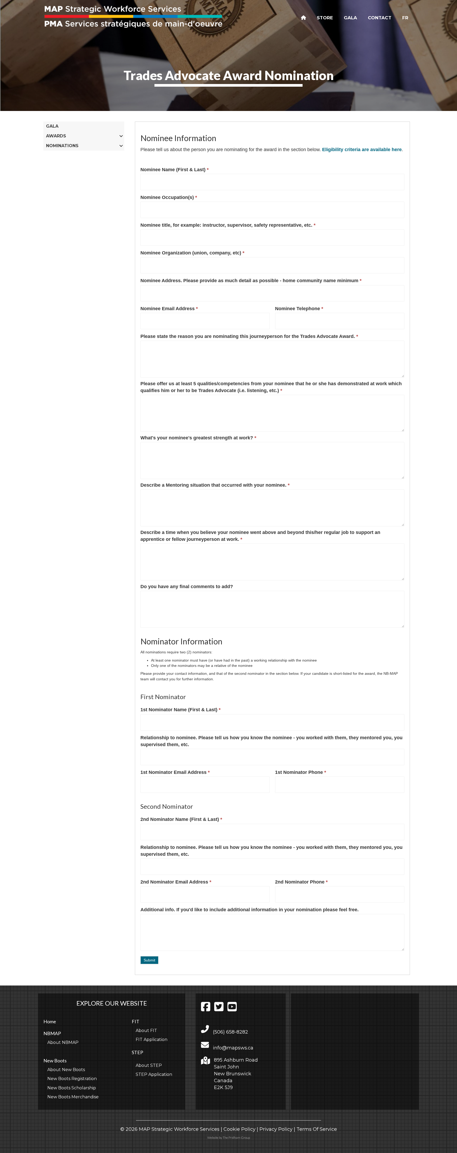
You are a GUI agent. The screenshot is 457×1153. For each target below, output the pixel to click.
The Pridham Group (236, 1138)
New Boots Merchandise (73, 1096)
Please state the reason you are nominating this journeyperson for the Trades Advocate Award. (249, 336)
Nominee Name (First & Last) (174, 169)
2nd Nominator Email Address (175, 882)
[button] (121, 136)
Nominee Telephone (299, 308)
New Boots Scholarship (71, 1087)
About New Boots (66, 1069)
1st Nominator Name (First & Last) (180, 709)
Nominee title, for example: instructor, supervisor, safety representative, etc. (228, 225)
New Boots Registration (72, 1078)
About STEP (149, 1065)
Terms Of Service (316, 1129)
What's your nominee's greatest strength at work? (198, 437)
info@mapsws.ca (233, 1048)
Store (325, 17)
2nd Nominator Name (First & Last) (181, 819)
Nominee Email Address (169, 308)
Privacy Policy (276, 1129)
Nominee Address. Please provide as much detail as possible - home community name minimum (251, 280)
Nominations (62, 145)
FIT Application (151, 1039)
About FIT (146, 1030)
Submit (149, 960)
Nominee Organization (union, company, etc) (192, 252)
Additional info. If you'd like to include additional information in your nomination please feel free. (249, 909)
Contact (379, 17)
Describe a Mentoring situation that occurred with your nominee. (215, 485)
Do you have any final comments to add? (186, 586)
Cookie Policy (239, 1129)
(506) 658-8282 (230, 1032)
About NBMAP (63, 1042)
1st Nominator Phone (300, 772)
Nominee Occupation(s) (168, 197)
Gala (350, 17)
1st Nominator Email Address (175, 772)
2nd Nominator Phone (301, 882)
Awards (56, 135)
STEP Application (154, 1074)
